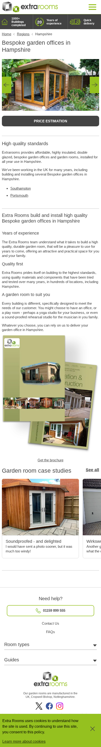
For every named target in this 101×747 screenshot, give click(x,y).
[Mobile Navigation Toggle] (93, 7)
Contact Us (50, 623)
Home (6, 34)
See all (92, 469)
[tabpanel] (50, 85)
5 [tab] (64, 107)
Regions (23, 34)
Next (94, 85)
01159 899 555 (53, 610)
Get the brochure (50, 460)
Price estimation (50, 121)
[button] (88, 730)
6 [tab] (72, 107)
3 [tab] (50, 107)
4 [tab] (57, 107)
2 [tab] (43, 107)
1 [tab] (36, 107)
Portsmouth (19, 195)
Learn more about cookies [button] (24, 741)
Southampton (20, 188)
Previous (6, 85)
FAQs (50, 632)
